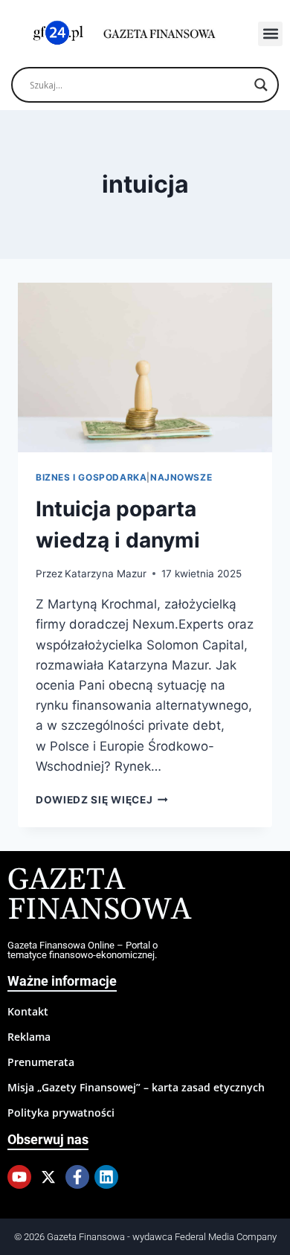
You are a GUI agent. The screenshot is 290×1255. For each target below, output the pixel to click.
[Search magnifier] (261, 84)
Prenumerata (40, 1062)
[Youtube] (19, 1177)
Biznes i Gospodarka (91, 477)
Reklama (29, 1037)
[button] (270, 34)
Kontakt (27, 1011)
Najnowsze (181, 477)
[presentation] (145, 367)
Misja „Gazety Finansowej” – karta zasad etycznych (136, 1087)
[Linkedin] (106, 1177)
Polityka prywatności (61, 1112)
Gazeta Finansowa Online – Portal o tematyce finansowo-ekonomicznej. (82, 950)
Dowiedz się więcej (102, 800)
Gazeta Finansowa (99, 895)
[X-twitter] (48, 1177)
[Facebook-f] (77, 1177)
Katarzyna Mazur (105, 574)
